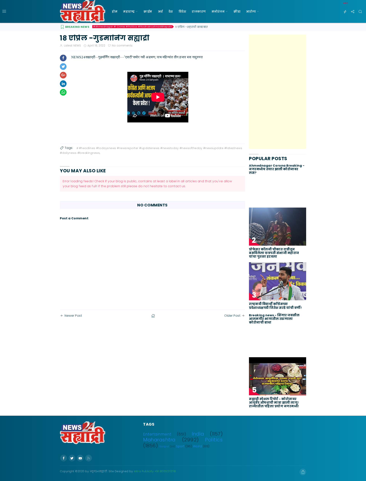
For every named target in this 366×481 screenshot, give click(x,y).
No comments (122, 45)
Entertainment (157, 434)
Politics (214, 439)
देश (171, 12)
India (198, 433)
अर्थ (160, 12)
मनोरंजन (218, 12)
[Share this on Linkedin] (63, 83)
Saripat (164, 446)
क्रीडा (237, 12)
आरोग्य (251, 12)
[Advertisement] (277, 92)
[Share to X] (63, 66)
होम (114, 12)
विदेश (182, 12)
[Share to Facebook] (63, 58)
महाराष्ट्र (129, 12)
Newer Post (73, 315)
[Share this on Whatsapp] (63, 92)
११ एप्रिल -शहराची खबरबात (191, 27)
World (197, 446)
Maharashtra (159, 439)
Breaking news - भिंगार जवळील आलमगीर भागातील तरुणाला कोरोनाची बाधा (274, 318)
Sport (180, 446)
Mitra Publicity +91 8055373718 (155, 471)
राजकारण (199, 12)
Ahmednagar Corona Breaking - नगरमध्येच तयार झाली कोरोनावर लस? (276, 169)
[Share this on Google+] (63, 75)
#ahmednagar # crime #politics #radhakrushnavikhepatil (132, 26)
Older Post (232, 315)
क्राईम (148, 12)
